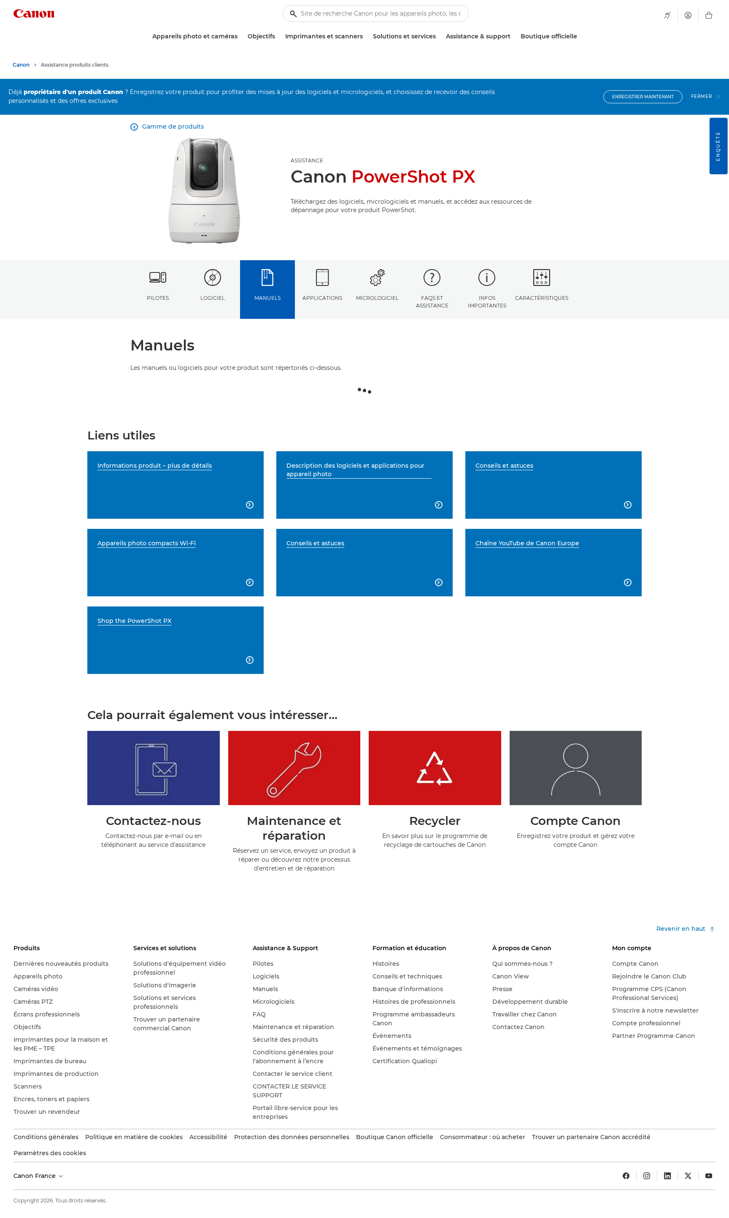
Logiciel (212, 298)
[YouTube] (708, 1175)
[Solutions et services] (439, 36)
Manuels (267, 298)
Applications (322, 298)
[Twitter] (688, 1175)
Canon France (35, 1176)
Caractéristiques (541, 298)
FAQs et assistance (432, 301)
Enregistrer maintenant (643, 97)
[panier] (709, 15)
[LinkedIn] (667, 1175)
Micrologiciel (377, 298)
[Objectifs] (278, 36)
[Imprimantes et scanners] (366, 36)
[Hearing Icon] (667, 15)
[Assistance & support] (513, 36)
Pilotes (158, 298)
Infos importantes (487, 301)
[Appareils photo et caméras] (241, 36)
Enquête (718, 146)
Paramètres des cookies (50, 1153)
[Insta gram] (646, 1175)
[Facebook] (626, 1175)
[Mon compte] (688, 15)
